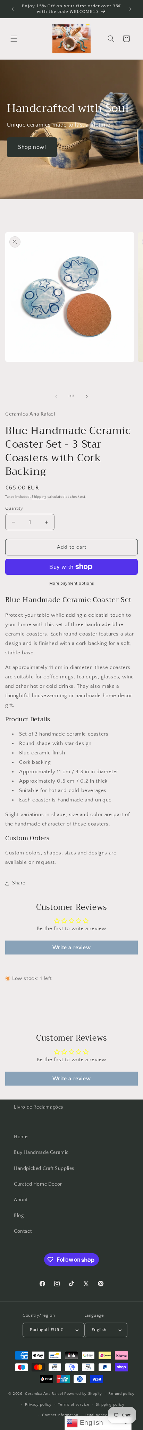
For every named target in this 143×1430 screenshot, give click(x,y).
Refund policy (121, 1394)
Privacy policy (38, 1404)
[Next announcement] (130, 9)
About (21, 1200)
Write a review (71, 947)
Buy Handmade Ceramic (41, 1152)
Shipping (39, 497)
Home (20, 1137)
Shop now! (32, 147)
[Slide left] (56, 396)
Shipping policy (110, 1404)
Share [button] (18, 883)
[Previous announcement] (12, 9)
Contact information (60, 1415)
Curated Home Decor (38, 1184)
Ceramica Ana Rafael (44, 1394)
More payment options (71, 583)
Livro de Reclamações (38, 1107)
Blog (19, 1215)
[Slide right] (86, 396)
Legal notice (96, 1415)
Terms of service (73, 1404)
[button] (14, 38)
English (90, 1422)
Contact (23, 1231)
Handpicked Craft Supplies (44, 1168)
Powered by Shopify (83, 1394)
